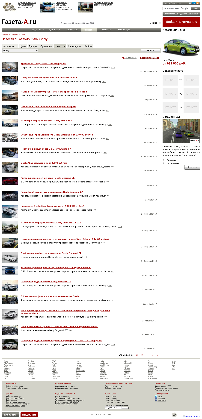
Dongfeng (31, 378)
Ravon (126, 374)
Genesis (55, 372)
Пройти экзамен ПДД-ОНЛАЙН (67, 402)
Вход (166, 3)
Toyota (150, 376)
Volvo (174, 361)
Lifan (102, 369)
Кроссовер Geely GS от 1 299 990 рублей (43, 63)
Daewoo (31, 372)
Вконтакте (161, 400)
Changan (31, 363)
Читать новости (111, 398)
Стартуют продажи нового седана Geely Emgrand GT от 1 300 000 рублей (61, 340)
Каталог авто (72, 29)
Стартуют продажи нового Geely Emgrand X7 (46, 281)
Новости (89, 30)
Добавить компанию (181, 21)
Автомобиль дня (174, 29)
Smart (150, 365)
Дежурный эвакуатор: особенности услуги (103, 4)
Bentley (6, 369)
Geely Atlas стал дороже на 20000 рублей (44, 163)
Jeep (78, 376)
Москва (153, 23)
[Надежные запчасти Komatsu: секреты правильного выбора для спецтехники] (9, 12)
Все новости (131, 57)
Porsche (127, 371)
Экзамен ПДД (171, 116)
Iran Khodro (80, 371)
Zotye (174, 365)
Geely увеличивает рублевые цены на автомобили (49, 77)
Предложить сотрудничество (166, 388)
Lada (102, 361)
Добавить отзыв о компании (66, 388)
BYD (5, 378)
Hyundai (79, 367)
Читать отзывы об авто (15, 398)
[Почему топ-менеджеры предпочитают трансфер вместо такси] (47, 12)
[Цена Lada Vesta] (181, 58)
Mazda (102, 376)
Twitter (160, 396)
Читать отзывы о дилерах (16, 402)
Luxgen (103, 372)
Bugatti (6, 374)
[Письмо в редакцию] (190, 4)
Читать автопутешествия (115, 402)
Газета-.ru (19, 21)
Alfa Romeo (8, 363)
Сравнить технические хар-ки (18, 404)
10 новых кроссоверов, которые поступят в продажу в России (56, 267)
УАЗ (173, 369)
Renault (127, 376)
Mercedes (104, 378)
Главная (5, 35)
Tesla (150, 374)
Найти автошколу (62, 396)
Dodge (30, 376)
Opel (126, 367)
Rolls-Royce (128, 378)
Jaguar (78, 374)
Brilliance (7, 372)
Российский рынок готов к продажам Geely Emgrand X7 (52, 192)
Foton (54, 369)
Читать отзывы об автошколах (67, 398)
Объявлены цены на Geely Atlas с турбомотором (48, 106)
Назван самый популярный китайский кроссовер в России (54, 91)
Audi (5, 367)
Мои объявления (171, 14)
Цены (23, 46)
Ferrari (54, 363)
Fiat (53, 365)
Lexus (102, 367)
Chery (30, 365)
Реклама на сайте (162, 390)
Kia (77, 378)
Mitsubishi (127, 363)
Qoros (126, 372)
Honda (78, 365)
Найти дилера (11, 400)
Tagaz (150, 372)
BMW (6, 371)
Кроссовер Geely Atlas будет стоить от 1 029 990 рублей (52, 206)
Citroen (30, 371)
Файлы (88, 46)
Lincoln (102, 371)
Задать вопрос (160, 386)
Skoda (150, 363)
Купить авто (54, 29)
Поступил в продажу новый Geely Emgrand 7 (46, 149)
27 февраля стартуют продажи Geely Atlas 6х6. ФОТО (51, 222)
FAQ (169, 386)
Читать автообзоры (112, 400)
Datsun (30, 374)
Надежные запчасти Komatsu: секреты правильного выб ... (27, 5)
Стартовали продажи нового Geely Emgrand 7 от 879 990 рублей (57, 134)
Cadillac (31, 361)
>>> (113, 67)
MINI (126, 361)
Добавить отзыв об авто (64, 386)
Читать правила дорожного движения (70, 400)
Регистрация (176, 3)
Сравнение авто (173, 70)
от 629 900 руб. (174, 63)
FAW (54, 361)
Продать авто (37, 29)
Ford (54, 367)
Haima (54, 378)
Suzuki (150, 371)
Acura (6, 361)
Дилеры (33, 46)
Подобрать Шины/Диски (15, 406)
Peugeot (127, 369)
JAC (77, 372)
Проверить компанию (113, 386)
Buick (6, 376)
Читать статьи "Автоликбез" (66, 404)
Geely (54, 371)
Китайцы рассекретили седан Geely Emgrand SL (48, 178)
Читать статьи (110, 396)
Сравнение (46, 46)
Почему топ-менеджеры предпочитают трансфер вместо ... (65, 6)
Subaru (151, 369)
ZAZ (173, 363)
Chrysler (31, 369)
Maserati (103, 374)
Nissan (126, 365)
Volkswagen (152, 378)
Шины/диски (74, 46)
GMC (54, 374)
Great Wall (56, 376)
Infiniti (78, 369)
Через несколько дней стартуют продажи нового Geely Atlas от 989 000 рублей (65, 239)
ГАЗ (173, 367)
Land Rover (104, 365)
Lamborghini (104, 363)
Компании (106, 29)
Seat (150, 361)
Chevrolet (31, 367)
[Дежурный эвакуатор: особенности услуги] (85, 12)
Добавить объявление (189, 14)
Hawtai (78, 363)
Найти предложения (13, 396)
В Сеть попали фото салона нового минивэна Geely (50, 296)
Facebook (161, 398)
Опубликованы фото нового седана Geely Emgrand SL (51, 253)
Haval (78, 361)
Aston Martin (8, 365)
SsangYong (152, 367)
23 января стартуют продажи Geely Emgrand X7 (47, 120)
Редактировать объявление (17, 388)
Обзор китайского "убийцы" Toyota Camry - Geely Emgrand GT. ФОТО (59, 326)
